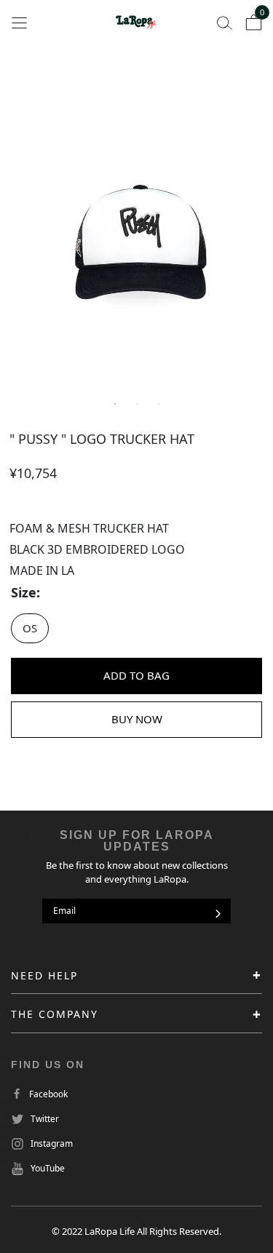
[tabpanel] (136, 244)
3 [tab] (158, 404)
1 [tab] (115, 404)
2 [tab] (137, 404)
